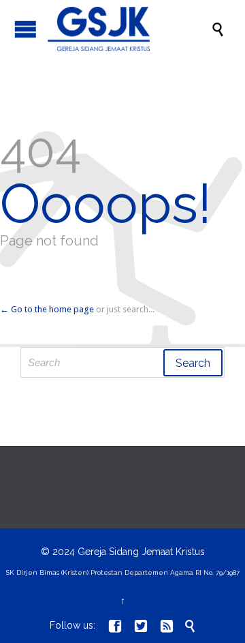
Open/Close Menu (25, 29)
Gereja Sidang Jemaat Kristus (141, 551)
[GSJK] (129, 29)
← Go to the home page (47, 309)
